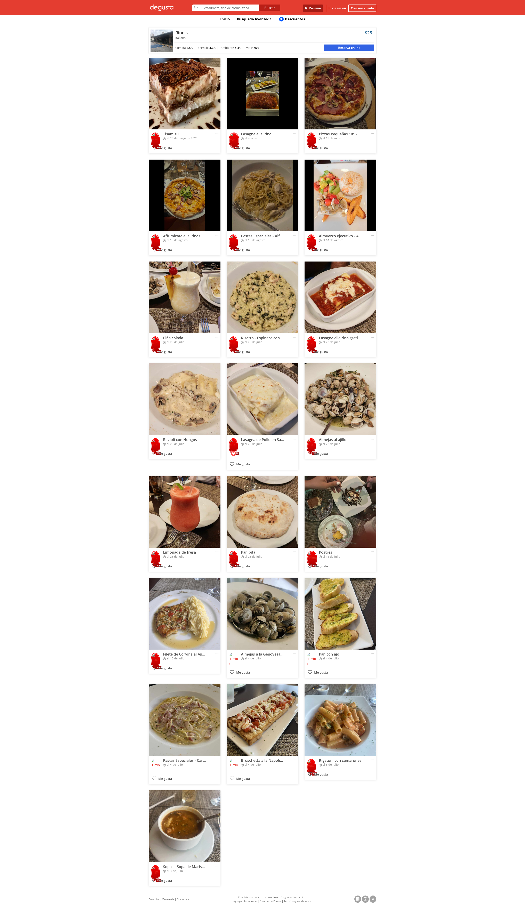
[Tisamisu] (184, 93)
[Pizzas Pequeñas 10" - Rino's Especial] (340, 93)
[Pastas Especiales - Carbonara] (184, 720)
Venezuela (168, 899)
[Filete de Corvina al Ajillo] (184, 614)
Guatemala (183, 899)
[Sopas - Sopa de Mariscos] (184, 826)
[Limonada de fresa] (184, 512)
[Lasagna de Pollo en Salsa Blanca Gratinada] (262, 399)
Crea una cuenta (362, 8)
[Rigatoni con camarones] (340, 720)
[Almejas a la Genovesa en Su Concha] (262, 614)
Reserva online (349, 48)
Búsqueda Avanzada (254, 19)
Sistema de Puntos (270, 901)
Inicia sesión (337, 8)
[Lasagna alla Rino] (262, 93)
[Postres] (340, 512)
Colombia (154, 899)
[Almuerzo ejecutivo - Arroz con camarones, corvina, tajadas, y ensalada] (340, 195)
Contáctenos (245, 897)
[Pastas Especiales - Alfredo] (262, 195)
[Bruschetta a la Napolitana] (262, 720)
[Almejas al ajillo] (340, 399)
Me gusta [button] (165, 148)
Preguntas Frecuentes (293, 897)
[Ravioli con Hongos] (184, 399)
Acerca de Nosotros (266, 897)
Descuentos (292, 19)
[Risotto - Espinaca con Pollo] (262, 297)
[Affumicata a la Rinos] (184, 195)
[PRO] (155, 138)
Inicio (225, 19)
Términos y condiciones (297, 901)
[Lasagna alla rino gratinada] (340, 297)
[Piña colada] (184, 297)
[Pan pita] (262, 512)
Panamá (314, 8)
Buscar (269, 8)
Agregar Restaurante (245, 901)
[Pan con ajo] (340, 614)
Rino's (181, 32)
